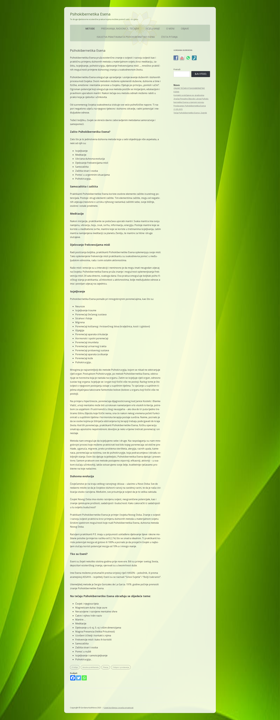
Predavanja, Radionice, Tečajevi (120, 28)
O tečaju (75, 667)
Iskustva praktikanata (90, 667)
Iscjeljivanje (153, 28)
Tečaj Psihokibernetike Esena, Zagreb (190, 112)
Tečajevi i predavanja (121, 667)
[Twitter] (78, 677)
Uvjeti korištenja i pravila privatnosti (118, 707)
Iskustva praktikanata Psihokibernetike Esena (126, 37)
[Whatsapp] (84, 677)
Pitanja (105, 667)
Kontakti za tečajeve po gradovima (189, 95)
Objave (185, 28)
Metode (90, 28)
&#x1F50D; (201, 73)
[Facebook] (72, 677)
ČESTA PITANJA (169, 37)
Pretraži (177, 69)
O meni (170, 28)
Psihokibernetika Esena (90, 14)
